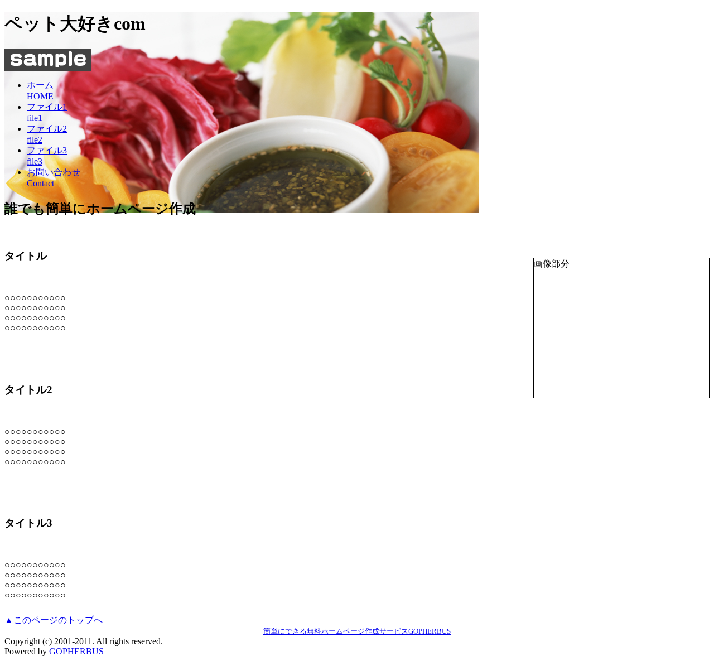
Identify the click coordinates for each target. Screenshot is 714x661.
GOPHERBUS (76, 651)
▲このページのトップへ (53, 620)
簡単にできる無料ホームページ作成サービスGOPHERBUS (357, 631)
